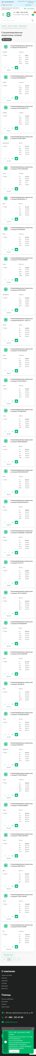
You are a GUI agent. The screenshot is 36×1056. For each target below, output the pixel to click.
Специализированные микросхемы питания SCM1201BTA (21, 289)
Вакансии (5, 986)
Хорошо (14, 1051)
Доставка (5, 1001)
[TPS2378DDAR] (6, 774)
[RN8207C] (6, 744)
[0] (32, 14)
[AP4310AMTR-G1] (6, 107)
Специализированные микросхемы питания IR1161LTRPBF (21, 926)
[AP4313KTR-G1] (6, 47)
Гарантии (4, 980)
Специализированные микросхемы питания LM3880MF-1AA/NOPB (21, 531)
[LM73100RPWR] (6, 653)
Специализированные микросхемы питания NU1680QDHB (21, 622)
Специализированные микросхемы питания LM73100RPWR (21, 653)
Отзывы (4, 983)
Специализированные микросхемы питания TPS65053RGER (21, 804)
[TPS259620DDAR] (6, 714)
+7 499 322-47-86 (20, 12)
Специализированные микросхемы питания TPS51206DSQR (21, 168)
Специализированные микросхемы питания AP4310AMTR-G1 (21, 107)
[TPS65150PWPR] (6, 835)
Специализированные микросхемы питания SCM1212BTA (21, 137)
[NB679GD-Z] (6, 865)
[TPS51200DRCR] (6, 259)
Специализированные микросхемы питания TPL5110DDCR (21, 592)
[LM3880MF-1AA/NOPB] (6, 532)
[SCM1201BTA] (6, 289)
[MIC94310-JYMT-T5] (6, 320)
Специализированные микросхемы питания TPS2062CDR (21, 410)
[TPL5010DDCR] (6, 350)
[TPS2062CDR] (6, 411)
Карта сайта (5, 1007)
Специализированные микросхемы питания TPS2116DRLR (21, 380)
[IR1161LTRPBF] (6, 926)
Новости (4, 978)
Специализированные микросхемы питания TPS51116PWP (21, 895)
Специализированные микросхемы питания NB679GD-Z (21, 865)
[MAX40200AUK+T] (6, 471)
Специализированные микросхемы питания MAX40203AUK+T (21, 501)
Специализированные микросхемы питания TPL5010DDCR (21, 350)
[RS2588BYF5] (6, 77)
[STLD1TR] (6, 562)
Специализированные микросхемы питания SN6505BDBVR (21, 440)
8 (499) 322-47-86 (7, 5)
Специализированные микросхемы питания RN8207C (21, 744)
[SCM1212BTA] (6, 138)
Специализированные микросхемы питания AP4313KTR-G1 (21, 46)
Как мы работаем (7, 999)
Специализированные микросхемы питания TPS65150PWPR (21, 835)
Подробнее (28, 5)
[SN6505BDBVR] (6, 441)
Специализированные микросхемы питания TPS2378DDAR (21, 774)
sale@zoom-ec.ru (11, 1022)
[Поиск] (32, 20)
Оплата (4, 1004)
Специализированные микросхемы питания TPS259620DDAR (21, 713)
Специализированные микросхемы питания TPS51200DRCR (21, 259)
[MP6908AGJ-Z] (6, 198)
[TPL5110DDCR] (6, 592)
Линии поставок (7, 975)
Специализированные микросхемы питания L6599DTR (21, 683)
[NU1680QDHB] (6, 623)
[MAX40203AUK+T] (6, 502)
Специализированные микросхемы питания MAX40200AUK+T (21, 471)
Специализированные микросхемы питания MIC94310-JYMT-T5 (21, 319)
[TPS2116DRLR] (6, 380)
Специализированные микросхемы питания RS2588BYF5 (21, 77)
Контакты (5, 988)
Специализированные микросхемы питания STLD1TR (21, 562)
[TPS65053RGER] (6, 805)
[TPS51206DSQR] (6, 168)
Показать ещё (8, 955)
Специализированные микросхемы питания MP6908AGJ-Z (21, 198)
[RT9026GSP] (6, 229)
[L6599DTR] (6, 683)
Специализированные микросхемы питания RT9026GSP (21, 228)
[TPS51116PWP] (6, 896)
